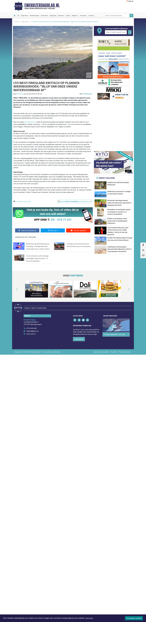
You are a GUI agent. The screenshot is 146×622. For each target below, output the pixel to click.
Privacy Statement (125, 352)
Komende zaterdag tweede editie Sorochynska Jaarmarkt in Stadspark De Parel (119, 203)
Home (17, 21)
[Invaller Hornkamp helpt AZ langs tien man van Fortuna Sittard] (100, 241)
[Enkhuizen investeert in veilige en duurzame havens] (100, 194)
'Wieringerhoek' (30, 122)
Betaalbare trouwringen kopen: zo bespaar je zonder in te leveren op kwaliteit (119, 212)
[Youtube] (83, 320)
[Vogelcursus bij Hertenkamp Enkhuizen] (100, 185)
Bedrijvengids (34, 15)
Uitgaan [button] (74, 15)
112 (18, 15)
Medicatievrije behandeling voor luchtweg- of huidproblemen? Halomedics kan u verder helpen (37, 246)
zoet (29, 201)
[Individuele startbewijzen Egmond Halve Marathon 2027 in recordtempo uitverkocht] (100, 250)
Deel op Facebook (28, 230)
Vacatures (83, 15)
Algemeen (24, 15)
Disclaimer (114, 352)
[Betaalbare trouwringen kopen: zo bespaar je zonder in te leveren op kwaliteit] (100, 212)
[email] (143, 255)
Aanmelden (78, 339)
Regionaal (53, 15)
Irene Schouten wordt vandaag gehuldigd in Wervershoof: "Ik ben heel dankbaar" (37, 258)
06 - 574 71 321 (61, 219)
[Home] (14, 15)
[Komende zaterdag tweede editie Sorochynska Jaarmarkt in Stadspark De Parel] (100, 203)
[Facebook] (75, 320)
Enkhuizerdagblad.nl (42, 5)
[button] (14, 289)
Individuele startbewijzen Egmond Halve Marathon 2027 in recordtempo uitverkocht (119, 249)
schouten (19, 201)
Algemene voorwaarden (101, 352)
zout (25, 201)
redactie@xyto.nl (32, 331)
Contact (91, 15)
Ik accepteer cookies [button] (134, 618)
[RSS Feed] (88, 320)
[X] (79, 320)
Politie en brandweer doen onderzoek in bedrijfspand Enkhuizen (117, 221)
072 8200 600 (31, 328)
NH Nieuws (88, 94)
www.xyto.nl (30, 334)
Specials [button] (61, 15)
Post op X (54, 230)
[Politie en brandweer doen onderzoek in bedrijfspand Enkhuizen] (100, 221)
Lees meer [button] (89, 618)
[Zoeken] (131, 15)
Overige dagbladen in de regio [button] (114, 334)
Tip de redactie (80, 230)
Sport (68, 15)
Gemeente (44, 15)
